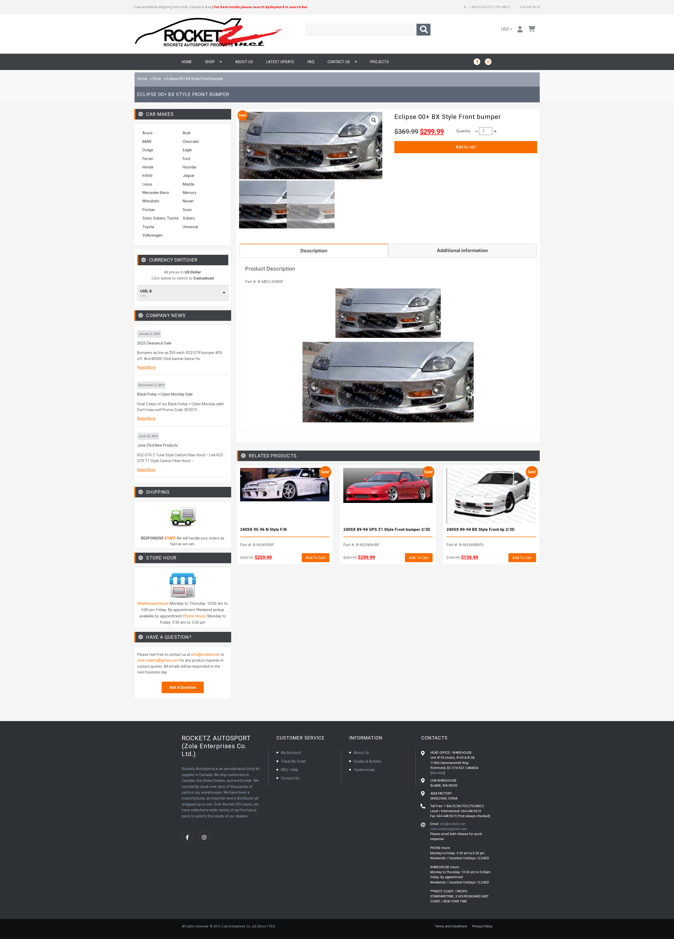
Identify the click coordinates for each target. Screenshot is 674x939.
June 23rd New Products (157, 445)
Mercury (189, 193)
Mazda (188, 184)
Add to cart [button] (315, 558)
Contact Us (339, 62)
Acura (147, 133)
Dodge (147, 150)
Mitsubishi (150, 201)
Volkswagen (152, 235)
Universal (190, 227)
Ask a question (183, 687)
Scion (187, 210)
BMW (146, 141)
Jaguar (189, 175)
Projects (379, 62)
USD (505, 29)
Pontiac (148, 210)
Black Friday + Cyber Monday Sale (165, 394)
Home (187, 62)
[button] (374, 120)
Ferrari (147, 159)
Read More (146, 367)
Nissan (188, 201)
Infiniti (147, 175)
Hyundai (189, 167)
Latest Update (280, 62)
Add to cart (466, 146)
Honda (147, 167)
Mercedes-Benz (155, 193)
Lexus (147, 184)
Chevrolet (191, 141)
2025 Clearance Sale (154, 343)
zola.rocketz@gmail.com (158, 660)
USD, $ (146, 291)
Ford (186, 159)
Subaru (189, 218)
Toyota (148, 227)
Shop (210, 62)
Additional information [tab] (462, 250)
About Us (244, 62)
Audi (186, 133)
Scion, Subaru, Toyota (160, 218)
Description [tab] (313, 250)
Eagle (187, 150)
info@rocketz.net (205, 654)
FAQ (311, 62)
